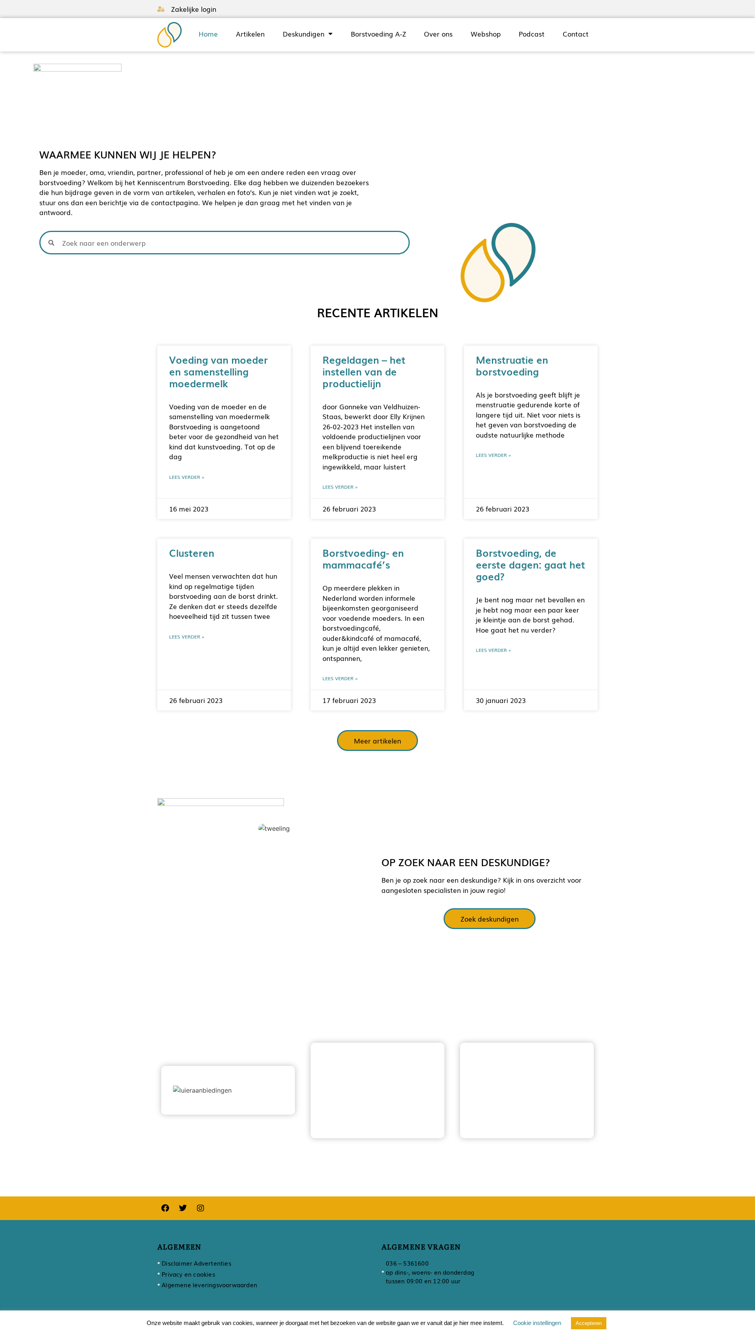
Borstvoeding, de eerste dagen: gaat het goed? (530, 564)
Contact (576, 34)
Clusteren (191, 552)
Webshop (486, 34)
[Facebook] (165, 1208)
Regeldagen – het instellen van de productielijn (363, 371)
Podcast (532, 34)
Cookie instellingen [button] (537, 1322)
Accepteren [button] (589, 1323)
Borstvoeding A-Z (378, 34)
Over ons (438, 34)
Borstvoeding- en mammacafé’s (363, 558)
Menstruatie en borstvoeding (512, 365)
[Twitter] (183, 1208)
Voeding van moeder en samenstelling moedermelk (218, 371)
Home (208, 34)
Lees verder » (186, 476)
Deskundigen (303, 34)
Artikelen (250, 34)
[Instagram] (200, 1208)
